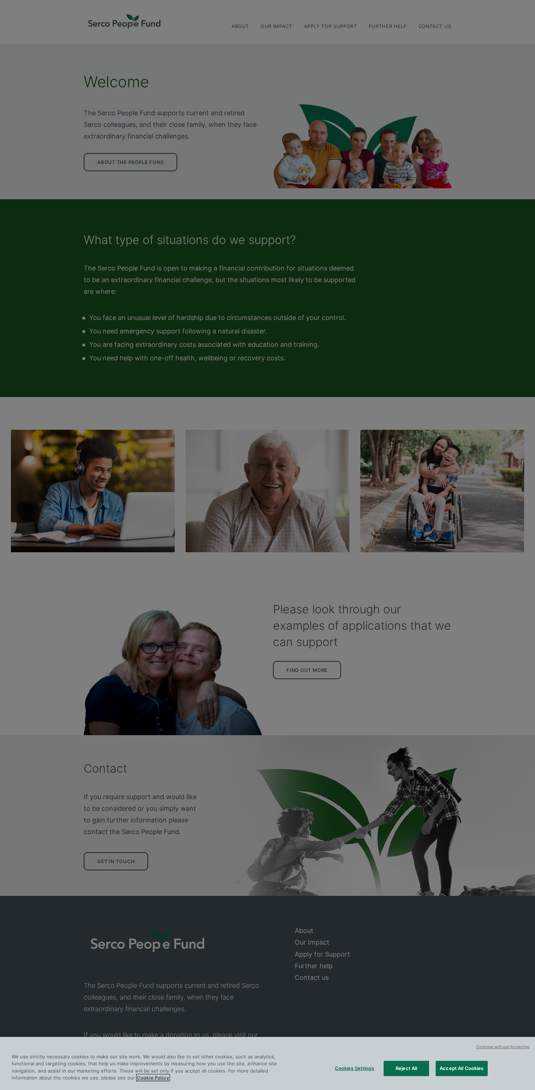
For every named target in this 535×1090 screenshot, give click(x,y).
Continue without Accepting (503, 1046)
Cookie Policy (153, 1078)
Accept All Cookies (461, 1068)
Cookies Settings (354, 1068)
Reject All (406, 1068)
